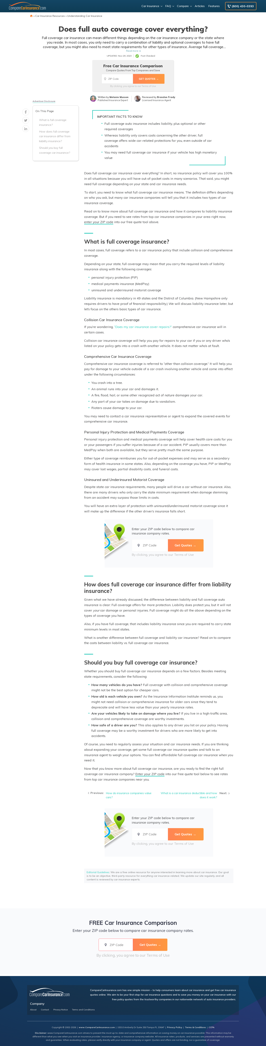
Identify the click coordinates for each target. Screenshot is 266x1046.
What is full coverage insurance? (52, 122)
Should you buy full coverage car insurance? (54, 150)
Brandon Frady (166, 97)
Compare (183, 6)
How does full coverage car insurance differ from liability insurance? (54, 136)
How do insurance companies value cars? (128, 795)
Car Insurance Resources (50, 16)
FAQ (168, 6)
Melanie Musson (118, 97)
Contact (45, 1009)
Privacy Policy (174, 1027)
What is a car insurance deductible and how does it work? (189, 795)
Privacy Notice (60, 1009)
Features (214, 6)
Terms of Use (149, 86)
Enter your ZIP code (149, 774)
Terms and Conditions (83, 1009)
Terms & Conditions (195, 1027)
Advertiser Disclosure (44, 101)
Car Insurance (150, 6)
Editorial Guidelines (98, 872)
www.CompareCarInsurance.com (97, 1027)
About (33, 1009)
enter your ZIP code (98, 222)
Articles (200, 6)
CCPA (211, 1027)
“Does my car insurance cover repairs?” (143, 327)
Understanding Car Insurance (84, 16)
